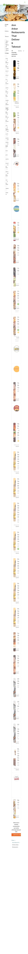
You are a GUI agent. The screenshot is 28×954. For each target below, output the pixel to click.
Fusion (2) (7, 84)
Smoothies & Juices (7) (8, 164)
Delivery (7, 31)
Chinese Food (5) (7, 67)
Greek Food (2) (7, 92)
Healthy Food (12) (7, 101)
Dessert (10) (7, 71)
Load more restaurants (17, 834)
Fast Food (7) (7, 80)
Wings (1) (7, 193)
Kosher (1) (7, 122)
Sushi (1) (7, 176)
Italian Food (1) (7, 113)
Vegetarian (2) (8, 189)
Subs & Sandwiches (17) (8, 172)
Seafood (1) (7, 159)
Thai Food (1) (7, 180)
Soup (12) (7, 168)
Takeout (7, 36)
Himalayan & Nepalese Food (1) (8, 105)
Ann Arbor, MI (15, 842)
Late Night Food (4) (7, 126)
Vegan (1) (7, 184)
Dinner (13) (7, 75)
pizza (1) (7, 155)
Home (12, 840)
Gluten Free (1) (7, 88)
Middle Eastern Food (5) (7, 143)
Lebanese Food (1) (7, 130)
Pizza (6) (7, 151)
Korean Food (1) (7, 117)
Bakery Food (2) (7, 63)
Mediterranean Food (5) (9, 138)
